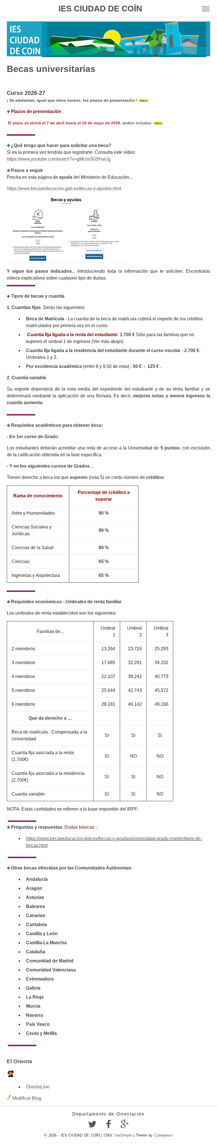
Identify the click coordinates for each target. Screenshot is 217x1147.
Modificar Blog (26, 1098)
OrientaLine (37, 1086)
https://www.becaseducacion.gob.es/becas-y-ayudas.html (64, 188)
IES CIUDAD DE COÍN (100, 8)
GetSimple (123, 1135)
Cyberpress (163, 1135)
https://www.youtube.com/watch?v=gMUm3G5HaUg (58, 159)
